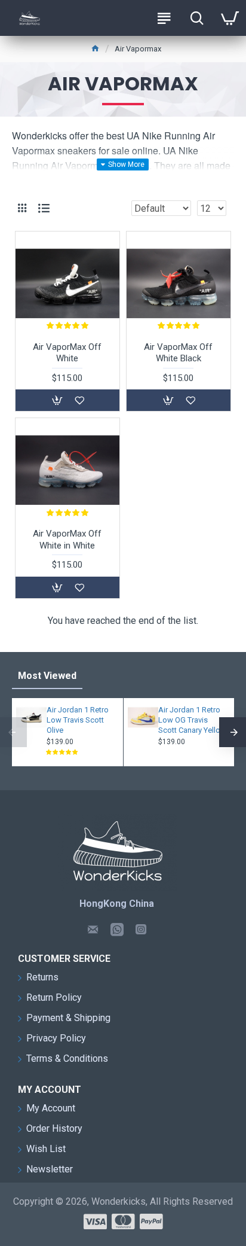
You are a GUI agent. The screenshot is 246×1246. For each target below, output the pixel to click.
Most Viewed (47, 675)
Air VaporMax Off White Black (178, 353)
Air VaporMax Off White (67, 353)
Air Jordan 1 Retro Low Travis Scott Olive (78, 720)
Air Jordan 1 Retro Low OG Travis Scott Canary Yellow (192, 720)
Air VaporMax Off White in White (67, 539)
